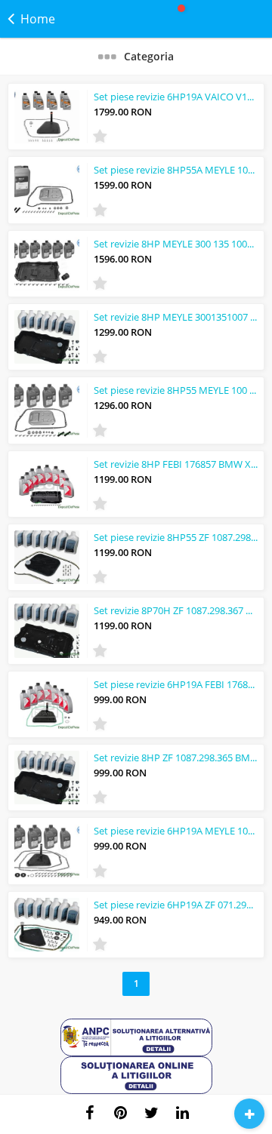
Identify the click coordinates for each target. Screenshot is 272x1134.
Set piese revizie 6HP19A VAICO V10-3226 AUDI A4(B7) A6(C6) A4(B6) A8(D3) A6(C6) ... (176, 96)
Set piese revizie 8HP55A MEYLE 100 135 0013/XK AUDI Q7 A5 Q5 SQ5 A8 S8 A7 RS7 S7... (176, 170)
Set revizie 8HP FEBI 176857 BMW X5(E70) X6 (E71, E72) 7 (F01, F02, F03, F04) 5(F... (176, 464)
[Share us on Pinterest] (120, 1112)
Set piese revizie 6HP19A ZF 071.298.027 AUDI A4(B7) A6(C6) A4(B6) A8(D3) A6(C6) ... (176, 904)
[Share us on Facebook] (90, 1112)
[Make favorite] (99, 136)
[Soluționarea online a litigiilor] (136, 1090)
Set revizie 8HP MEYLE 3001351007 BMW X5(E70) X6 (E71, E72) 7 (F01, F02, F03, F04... (176, 317)
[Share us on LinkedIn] (182, 1112)
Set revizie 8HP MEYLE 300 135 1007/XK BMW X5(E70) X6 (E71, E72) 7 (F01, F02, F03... (176, 243)
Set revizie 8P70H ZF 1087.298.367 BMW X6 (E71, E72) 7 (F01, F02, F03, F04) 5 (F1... (176, 610)
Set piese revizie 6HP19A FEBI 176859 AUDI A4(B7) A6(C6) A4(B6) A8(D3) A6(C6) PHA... (176, 684)
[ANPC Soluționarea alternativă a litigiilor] (136, 1052)
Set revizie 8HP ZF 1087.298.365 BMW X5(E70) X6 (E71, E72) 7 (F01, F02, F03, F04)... (176, 757)
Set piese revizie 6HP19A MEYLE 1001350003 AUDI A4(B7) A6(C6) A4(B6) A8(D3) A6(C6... (176, 830)
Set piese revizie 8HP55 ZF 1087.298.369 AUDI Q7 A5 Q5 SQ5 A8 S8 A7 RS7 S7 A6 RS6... (176, 537)
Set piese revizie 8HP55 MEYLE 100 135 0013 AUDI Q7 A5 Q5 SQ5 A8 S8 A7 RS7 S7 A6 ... (176, 390)
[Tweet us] (151, 1112)
